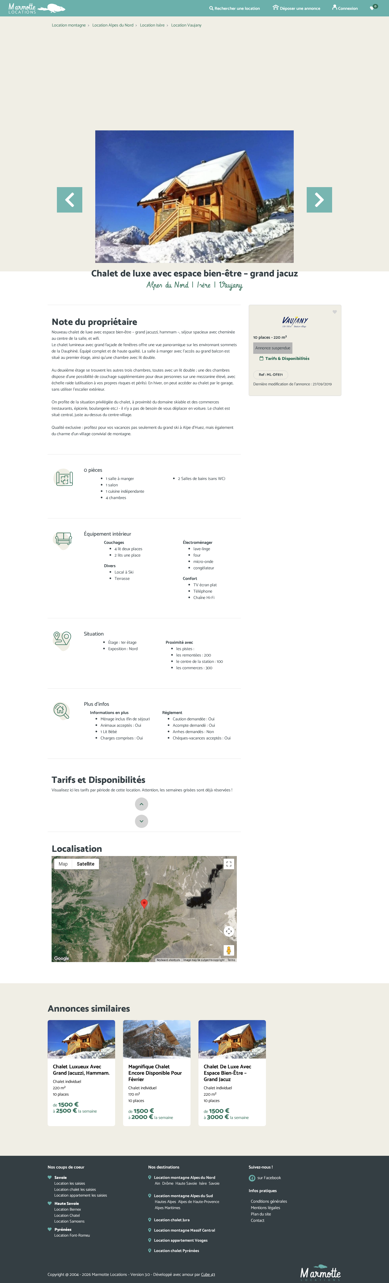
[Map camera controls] (229, 931)
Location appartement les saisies (80, 1195)
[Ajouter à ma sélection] (335, 312)
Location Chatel (67, 1215)
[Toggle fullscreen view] (229, 864)
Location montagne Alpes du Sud (183, 1196)
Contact (257, 1220)
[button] (70, 199)
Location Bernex (67, 1209)
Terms (231, 960)
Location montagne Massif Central (184, 1230)
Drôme (167, 1183)
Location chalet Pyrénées (176, 1250)
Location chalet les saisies (75, 1189)
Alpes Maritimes (167, 1208)
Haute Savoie (186, 1183)
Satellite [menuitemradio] (85, 864)
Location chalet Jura (172, 1220)
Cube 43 (208, 1274)
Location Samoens (69, 1221)
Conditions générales (269, 1201)
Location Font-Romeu (72, 1235)
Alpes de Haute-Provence (198, 1201)
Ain (157, 1183)
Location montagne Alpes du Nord (184, 1177)
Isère (203, 1183)
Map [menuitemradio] (63, 864)
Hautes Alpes (165, 1201)
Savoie (214, 1183)
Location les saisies (69, 1183)
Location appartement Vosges (180, 1240)
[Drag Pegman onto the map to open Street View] (229, 950)
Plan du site (261, 1214)
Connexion (347, 8)
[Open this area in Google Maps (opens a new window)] (61, 958)
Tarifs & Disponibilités (287, 358)
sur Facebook (269, 1178)
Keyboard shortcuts (168, 960)
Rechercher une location (237, 8)
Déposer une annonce (299, 8)
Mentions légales (265, 1207)
